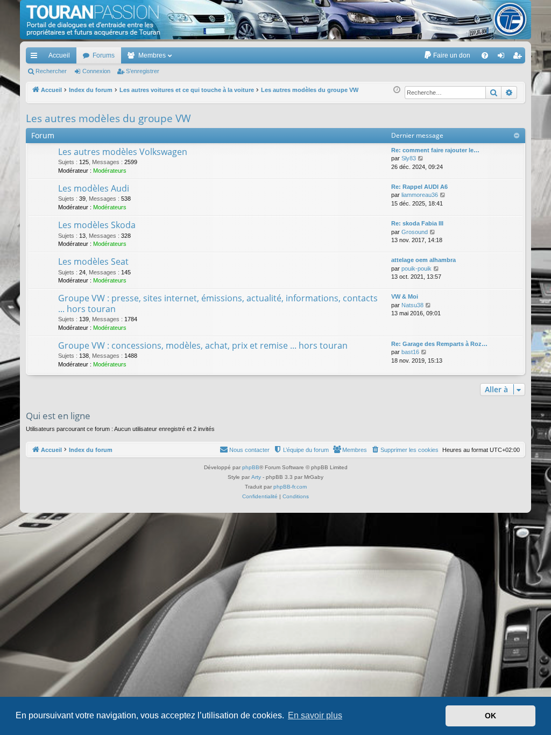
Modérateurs (109, 170)
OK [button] (490, 715)
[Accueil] (275, 19)
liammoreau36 (419, 195)
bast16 (410, 352)
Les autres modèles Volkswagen (122, 152)
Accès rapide (36, 57)
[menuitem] (447, 55)
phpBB (250, 467)
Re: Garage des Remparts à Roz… (439, 344)
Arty (256, 477)
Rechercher (51, 71)
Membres (152, 55)
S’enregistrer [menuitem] (519, 57)
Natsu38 (412, 305)
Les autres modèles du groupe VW (108, 118)
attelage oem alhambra (423, 260)
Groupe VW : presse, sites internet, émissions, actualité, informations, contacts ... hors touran (218, 303)
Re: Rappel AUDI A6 (419, 186)
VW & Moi (404, 296)
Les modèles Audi (93, 188)
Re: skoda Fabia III (417, 223)
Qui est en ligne (58, 415)
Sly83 (408, 158)
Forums (104, 55)
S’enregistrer (142, 71)
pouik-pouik (416, 268)
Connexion (96, 71)
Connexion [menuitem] (503, 57)
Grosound (414, 232)
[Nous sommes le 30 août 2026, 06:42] (396, 90)
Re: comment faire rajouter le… (435, 150)
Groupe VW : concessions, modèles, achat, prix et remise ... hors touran (203, 345)
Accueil (59, 55)
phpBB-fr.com (290, 487)
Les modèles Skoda (97, 225)
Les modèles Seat (93, 261)
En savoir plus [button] (315, 715)
